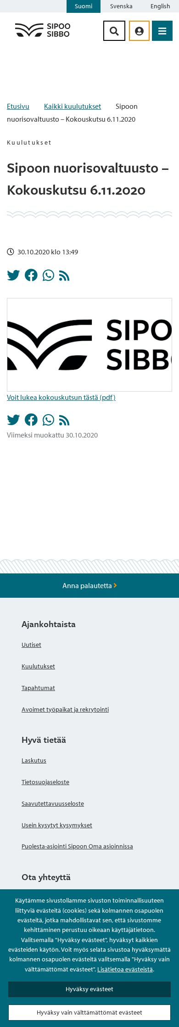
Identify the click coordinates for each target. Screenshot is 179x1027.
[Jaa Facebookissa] (31, 278)
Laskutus (34, 760)
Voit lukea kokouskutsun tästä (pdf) (61, 397)
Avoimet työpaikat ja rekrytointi (65, 709)
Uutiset (31, 644)
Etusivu (18, 106)
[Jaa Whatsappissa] (48, 278)
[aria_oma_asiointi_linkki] (139, 31)
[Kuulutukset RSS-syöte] (64, 277)
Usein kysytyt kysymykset (57, 825)
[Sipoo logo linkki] (42, 36)
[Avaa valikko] (162, 31)
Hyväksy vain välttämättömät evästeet (89, 1012)
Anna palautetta (87, 585)
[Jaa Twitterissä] (13, 278)
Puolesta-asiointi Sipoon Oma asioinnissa (77, 846)
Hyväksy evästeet (89, 989)
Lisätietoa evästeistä (125, 969)
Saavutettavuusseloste (53, 803)
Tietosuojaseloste (45, 782)
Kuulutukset (38, 666)
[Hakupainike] (114, 31)
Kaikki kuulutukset (72, 106)
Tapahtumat (38, 688)
